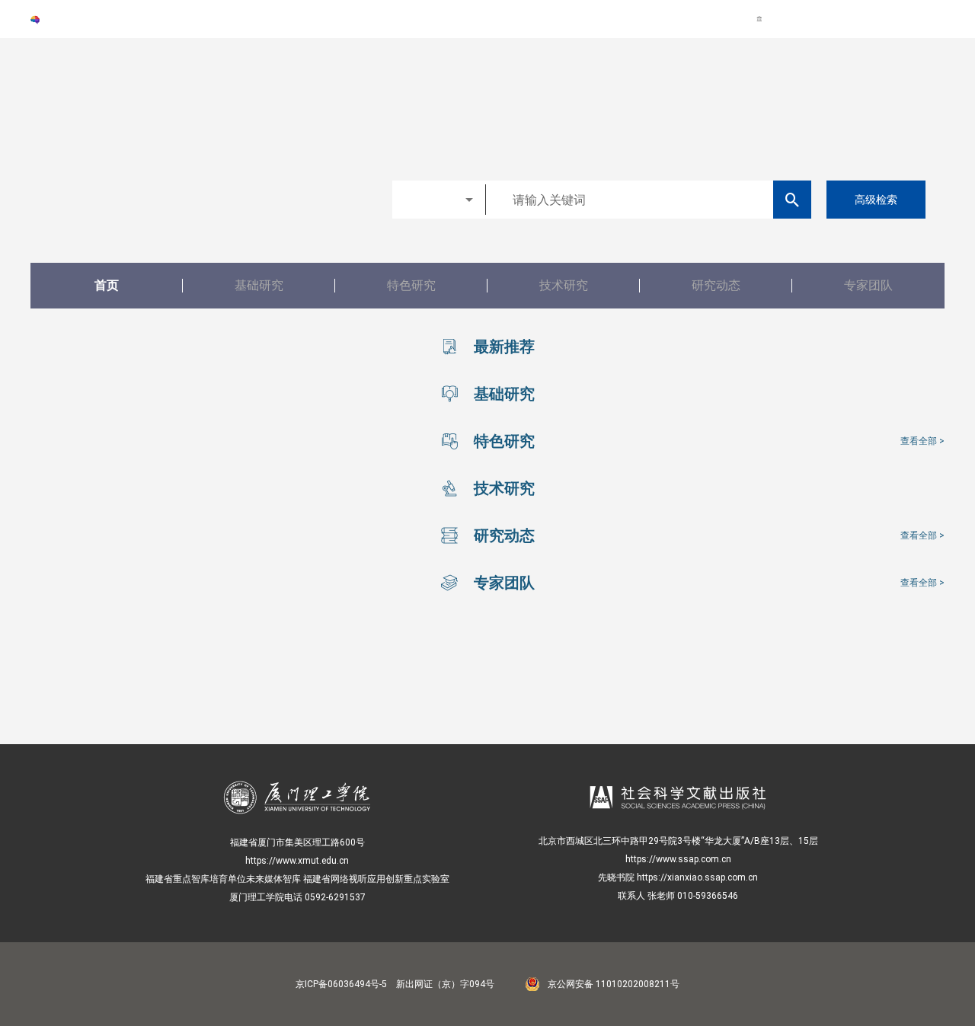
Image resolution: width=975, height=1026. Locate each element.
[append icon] (792, 199)
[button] (439, 200)
